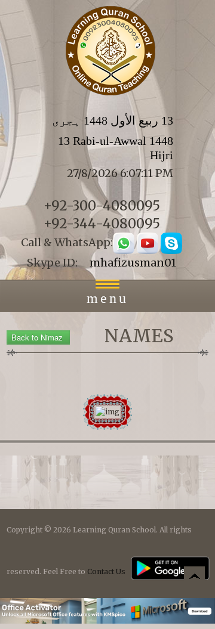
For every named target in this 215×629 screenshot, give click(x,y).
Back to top (194, 578)
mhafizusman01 (133, 262)
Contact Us (106, 571)
